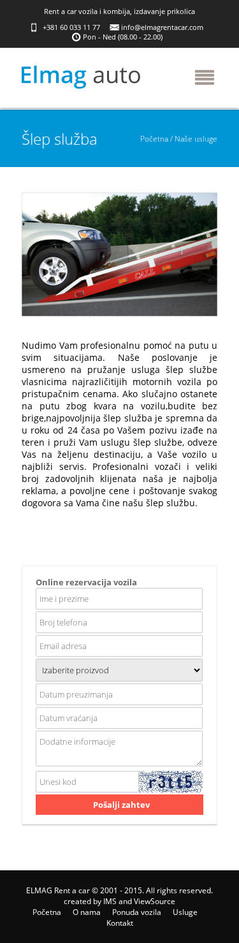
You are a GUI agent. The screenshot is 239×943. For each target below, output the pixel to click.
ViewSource (154, 901)
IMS (110, 901)
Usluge (185, 912)
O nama (87, 912)
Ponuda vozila (136, 912)
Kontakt (119, 922)
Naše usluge (196, 138)
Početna (154, 138)
